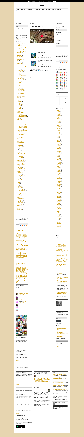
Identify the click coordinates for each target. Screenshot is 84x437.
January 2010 (58, 224)
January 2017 (58, 175)
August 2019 (58, 155)
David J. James (21, 293)
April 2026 (58, 111)
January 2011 (58, 214)
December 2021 (59, 133)
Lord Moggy (21, 257)
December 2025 (59, 114)
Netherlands (19, 186)
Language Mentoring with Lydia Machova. (59, 382)
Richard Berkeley (22, 269)
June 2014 (58, 189)
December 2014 (59, 186)
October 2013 (59, 194)
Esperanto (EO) (20, 101)
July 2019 (58, 156)
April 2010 (58, 221)
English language (25, 237)
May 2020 (58, 148)
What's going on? (19, 209)
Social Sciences (21, 273)
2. (59, 408)
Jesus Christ (22, 249)
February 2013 (59, 197)
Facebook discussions (21, 133)
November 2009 (59, 225)
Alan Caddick (21, 230)
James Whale (21, 156)
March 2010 (58, 222)
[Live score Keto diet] (23, 315)
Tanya (18, 276)
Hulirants (18, 97)
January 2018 (58, 169)
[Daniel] (17, 334)
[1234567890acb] (25, 332)
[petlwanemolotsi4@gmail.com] (21, 330)
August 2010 (58, 218)
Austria (19, 176)
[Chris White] (25, 334)
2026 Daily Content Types (20, 43)
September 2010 (59, 217)
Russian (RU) (19, 108)
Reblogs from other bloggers (21, 160)
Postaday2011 (19, 150)
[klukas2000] (17, 326)
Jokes (17, 113)
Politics (18, 148)
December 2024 (59, 120)
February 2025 (59, 119)
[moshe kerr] (21, 315)
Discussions (48, 9)
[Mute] (63, 405)
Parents (19, 84)
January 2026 (59, 113)
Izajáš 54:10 (17, 420)
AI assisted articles (19, 52)
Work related (64, 265)
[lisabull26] (19, 330)
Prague (23, 266)
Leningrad (22, 255)
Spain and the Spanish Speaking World (59, 261)
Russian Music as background (23, 127)
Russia (19, 191)
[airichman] (17, 315)
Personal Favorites (19, 141)
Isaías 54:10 (17, 352)
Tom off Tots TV (20, 77)
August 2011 (58, 209)
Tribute (18, 197)
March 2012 (58, 204)
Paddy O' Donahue (20, 71)
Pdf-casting (18, 140)
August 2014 (58, 188)
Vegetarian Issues (19, 205)
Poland (17, 264)
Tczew (20, 276)
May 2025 (58, 117)
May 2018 (58, 166)
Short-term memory (23, 272)
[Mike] (25, 330)
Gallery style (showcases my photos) (22, 94)
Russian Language (20, 271)
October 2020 (59, 144)
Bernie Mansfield (20, 65)
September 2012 (59, 200)
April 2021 (58, 139)
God (19, 241)
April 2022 (58, 130)
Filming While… (19, 88)
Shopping (19, 272)
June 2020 (58, 147)
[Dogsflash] (23, 328)
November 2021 (59, 134)
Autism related (19, 54)
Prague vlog (18, 267)
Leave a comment (32, 79)
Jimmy (43, 9)
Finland (19, 181)
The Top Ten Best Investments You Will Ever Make (41, 378)
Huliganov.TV (42, 6)
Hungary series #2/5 (36, 26)
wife (20, 281)
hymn (20, 248)
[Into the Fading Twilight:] (33, 55)
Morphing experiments (20, 119)
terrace (22, 276)
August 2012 (58, 201)
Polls (17, 149)
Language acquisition (23, 253)
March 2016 (58, 177)
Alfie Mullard (20, 64)
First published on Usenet (21, 134)
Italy (18, 185)
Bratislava (22, 233)
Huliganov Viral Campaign (20, 96)
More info (49, 57)
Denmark (19, 180)
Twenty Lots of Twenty (20, 198)
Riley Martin (19, 74)
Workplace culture (19, 211)
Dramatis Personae (19, 63)
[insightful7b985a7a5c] (23, 330)
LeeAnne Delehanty (18, 255)
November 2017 (59, 171)
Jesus (19, 249)
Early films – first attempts (20, 79)
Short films (18, 171)
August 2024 (58, 122)
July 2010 (58, 219)
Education (17, 237)
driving (25, 236)
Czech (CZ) (19, 100)
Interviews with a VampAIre (20, 112)
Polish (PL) (19, 107)
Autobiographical (19, 55)
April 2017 (58, 174)
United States (21, 278)
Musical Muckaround (24, 261)
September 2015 (59, 181)
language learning (18, 254)
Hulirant (17, 248)
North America (20, 187)
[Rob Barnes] (23, 334)
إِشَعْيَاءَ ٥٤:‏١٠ (17, 405)
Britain (19, 177)
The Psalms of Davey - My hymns (66, 261)
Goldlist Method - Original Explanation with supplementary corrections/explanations (62, 332)
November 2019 (59, 153)
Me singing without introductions (22, 122)
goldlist (21, 241)
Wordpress (23, 281)
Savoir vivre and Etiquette (20, 170)
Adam (17, 230)
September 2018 (59, 163)
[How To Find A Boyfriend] (17, 328)
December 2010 (59, 215)
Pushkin (19, 85)
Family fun (18, 80)
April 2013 (58, 195)
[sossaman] (21, 317)
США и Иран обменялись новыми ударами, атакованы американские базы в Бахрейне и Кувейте (62, 281)
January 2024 (59, 126)
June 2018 (58, 165)
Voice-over (18, 207)
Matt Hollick (22, 259)
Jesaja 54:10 (17, 413)
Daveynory (22, 236)
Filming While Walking (21, 93)
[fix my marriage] (25, 315)
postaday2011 (19, 266)
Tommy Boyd (23, 277)
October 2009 (59, 226)
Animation (18, 53)
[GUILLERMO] (17, 332)
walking (23, 280)
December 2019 (59, 152)
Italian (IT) (19, 105)
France (19, 182)
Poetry (24, 263)
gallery (24, 240)
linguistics (18, 256)
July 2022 (58, 129)
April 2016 (58, 176)
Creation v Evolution (19, 59)
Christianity (20, 234)
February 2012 (59, 205)
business (25, 233)
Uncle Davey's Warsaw (22, 190)
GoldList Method (30, 9)
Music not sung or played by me (22, 124)
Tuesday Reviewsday (21, 49)
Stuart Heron (23, 275)
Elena (20, 237)
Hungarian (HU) (20, 104)
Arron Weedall (22, 232)
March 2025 (58, 118)
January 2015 (58, 185)
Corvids (17, 235)
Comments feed (59, 347)
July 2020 (58, 146)
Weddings (18, 208)
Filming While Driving (21, 89)
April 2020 (58, 149)
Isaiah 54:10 (17, 39)
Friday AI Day (19, 44)
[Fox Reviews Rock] (19, 328)
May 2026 (58, 110)
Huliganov (24, 245)
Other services (20, 167)
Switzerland (19, 195)
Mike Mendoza (21, 157)
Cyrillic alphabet (23, 235)
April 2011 (58, 212)
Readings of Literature (20, 159)
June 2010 (58, 220)
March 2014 (58, 191)
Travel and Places (19, 174)
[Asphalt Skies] (25, 326)
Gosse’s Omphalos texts (56, 9)
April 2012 (58, 203)
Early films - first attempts (60, 246)
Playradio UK (19, 154)
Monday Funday (20, 45)
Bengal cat (17, 233)
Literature (18, 118)
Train (25, 277)
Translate (62, 41)
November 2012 (59, 199)
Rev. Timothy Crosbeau (21, 73)
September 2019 (59, 154)
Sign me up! (58, 32)
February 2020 (59, 150)
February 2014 (59, 192)
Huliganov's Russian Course (22, 115)
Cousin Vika (19, 82)
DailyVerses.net (18, 343)
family (17, 238)
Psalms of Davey (24, 267)
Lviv (24, 257)
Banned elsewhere (19, 56)
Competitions (19, 58)
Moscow (24, 260)
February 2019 (59, 159)
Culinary (18, 60)
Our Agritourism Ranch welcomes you (58, 385)
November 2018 (59, 161)
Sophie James (18, 275)
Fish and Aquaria (20, 200)
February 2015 (59, 184)
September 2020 (59, 145)
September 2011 (59, 208)
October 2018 (59, 162)
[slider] (66, 406)
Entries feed (58, 346)
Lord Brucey (19, 69)
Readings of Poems (20, 146)
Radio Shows (18, 152)
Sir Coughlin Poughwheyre (21, 75)
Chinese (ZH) (19, 99)
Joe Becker (23, 250)
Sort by (17, 28)
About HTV (23, 9)
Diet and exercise (19, 62)
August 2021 (58, 136)
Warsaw (18, 281)
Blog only (59, 244)
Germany (19, 183)
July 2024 (58, 123)
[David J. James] (21, 334)
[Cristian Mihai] (19, 317)
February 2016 (59, 178)
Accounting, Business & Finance (21, 50)
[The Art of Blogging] (19, 326)
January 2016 (58, 179)
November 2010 (59, 216)
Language (18, 253)
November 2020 (59, 143)
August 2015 (58, 182)
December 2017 (59, 170)
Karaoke (25, 252)
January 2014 (58, 193)
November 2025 (59, 115)
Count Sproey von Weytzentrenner (23, 66)
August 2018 (58, 164)
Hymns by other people (21, 144)
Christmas (24, 234)
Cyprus (19, 178)
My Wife (66, 254)
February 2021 (59, 141)
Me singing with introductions (22, 121)
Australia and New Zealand (22, 175)
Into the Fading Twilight (41, 52)
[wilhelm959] (21, 332)
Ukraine (19, 196)
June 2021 (58, 138)
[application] (60, 406)
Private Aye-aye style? (60, 336)
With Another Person (20, 210)
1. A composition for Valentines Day (58, 407)
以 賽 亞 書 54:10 (18, 384)
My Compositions (20, 129)
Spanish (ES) (19, 109)
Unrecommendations (20, 204)
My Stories (18, 138)
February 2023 (59, 128)
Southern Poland (21, 189)
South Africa (19, 192)
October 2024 (59, 121)
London (22, 256)
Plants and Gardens (20, 202)
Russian (17, 270)
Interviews (18, 111)
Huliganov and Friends (21, 135)
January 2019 (58, 160)
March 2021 (58, 140)
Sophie (25, 273)
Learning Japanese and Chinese (22, 116)
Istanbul (22, 248)
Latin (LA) (19, 106)
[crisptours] (25, 317)
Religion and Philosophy (20, 161)
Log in (57, 345)
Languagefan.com (55, 384)
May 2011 (58, 211)
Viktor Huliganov (20, 78)
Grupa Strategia (19, 244)
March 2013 (58, 196)
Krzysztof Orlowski (21, 125)
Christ (17, 234)
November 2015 (59, 180)
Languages (22, 254)
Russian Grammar (22, 270)
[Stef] (25, 328)
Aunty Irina (19, 81)
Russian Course (37, 9)
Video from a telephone (20, 206)
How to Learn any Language (57, 378)
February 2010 (59, 223)
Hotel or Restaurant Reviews (22, 166)
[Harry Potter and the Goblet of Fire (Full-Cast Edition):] (33, 63)
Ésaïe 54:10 (17, 360)
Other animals (20, 201)
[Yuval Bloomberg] (23, 326)
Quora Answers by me (20, 151)
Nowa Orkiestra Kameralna (23, 126)
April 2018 (58, 167)
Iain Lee (20, 155)
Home (18, 9)
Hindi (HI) (19, 103)
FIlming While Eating (21, 90)
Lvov (25, 257)
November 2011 (59, 206)
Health (18, 95)
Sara (18, 86)
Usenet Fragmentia (20, 163)
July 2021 (58, 137)
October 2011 (58, 207)
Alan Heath (26, 230)
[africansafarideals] (23, 332)
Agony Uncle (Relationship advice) (21, 51)
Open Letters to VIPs (20, 139)
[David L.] (21, 326)
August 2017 (58, 173)
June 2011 (58, 210)
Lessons (25, 255)
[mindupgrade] (23, 317)
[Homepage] (19, 334)
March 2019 (58, 158)
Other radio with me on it (21, 153)
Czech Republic (20, 179)
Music (17, 120)
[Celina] (19, 315)
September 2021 (59, 135)
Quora (20, 268)
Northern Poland (59, 255)
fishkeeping (17, 240)
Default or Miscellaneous (63, 245)
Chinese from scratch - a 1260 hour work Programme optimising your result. (62, 328)
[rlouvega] (21, 328)
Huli (20, 245)
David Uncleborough (21, 68)
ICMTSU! (18, 98)
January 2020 (59, 151)
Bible (20, 233)
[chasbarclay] (17, 330)
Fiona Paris (23, 238)
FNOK (20, 240)
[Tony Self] (17, 317)
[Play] (53, 405)
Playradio (20, 263)
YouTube (18, 282)
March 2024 (58, 124)
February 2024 (59, 125)
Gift (54, 1)
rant (21, 268)
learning (25, 254)
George (19, 83)
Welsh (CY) (19, 110)
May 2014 (58, 190)
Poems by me (20, 145)
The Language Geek (55, 394)
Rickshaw (26, 269)
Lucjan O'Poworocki (20, 70)
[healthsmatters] (19, 332)
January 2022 (59, 132)
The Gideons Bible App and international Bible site (60, 389)
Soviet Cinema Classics (20, 172)
